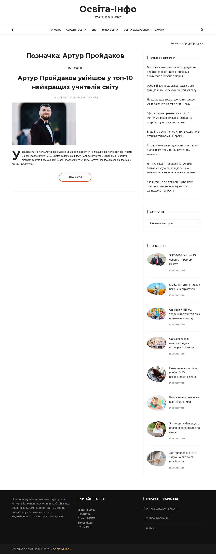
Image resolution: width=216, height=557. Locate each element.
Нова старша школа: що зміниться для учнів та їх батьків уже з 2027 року (171, 101)
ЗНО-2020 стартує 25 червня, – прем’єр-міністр (182, 259)
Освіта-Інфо (108, 9)
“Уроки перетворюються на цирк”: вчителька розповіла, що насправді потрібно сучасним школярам (169, 117)
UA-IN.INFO (85, 527)
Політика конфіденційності (160, 508)
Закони (159, 30)
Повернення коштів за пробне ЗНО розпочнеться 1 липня (183, 372)
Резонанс (84, 514)
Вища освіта (110, 30)
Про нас (148, 527)
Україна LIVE (86, 509)
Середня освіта (76, 30)
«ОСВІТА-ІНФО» (61, 549)
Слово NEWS (87, 518)
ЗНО (94, 30)
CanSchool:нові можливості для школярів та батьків (181, 343)
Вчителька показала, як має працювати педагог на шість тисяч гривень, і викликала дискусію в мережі (172, 72)
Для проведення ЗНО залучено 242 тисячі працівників (182, 457)
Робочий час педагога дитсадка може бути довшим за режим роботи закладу (171, 88)
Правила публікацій (156, 518)
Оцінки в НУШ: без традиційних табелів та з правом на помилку (184, 314)
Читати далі (75, 177)
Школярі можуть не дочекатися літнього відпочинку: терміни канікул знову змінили (172, 150)
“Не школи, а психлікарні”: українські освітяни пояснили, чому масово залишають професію (170, 186)
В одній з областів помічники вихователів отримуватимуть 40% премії (173, 133)
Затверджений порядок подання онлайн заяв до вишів (184, 428)
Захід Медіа (85, 522)
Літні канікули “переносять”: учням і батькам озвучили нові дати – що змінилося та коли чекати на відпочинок (172, 168)
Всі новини (75, 68)
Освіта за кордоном (136, 30)
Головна (55, 30)
